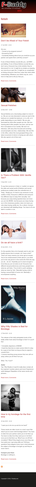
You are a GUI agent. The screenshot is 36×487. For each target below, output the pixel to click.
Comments (12, 81)
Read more (4, 81)
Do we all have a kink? (12, 242)
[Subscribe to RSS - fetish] (2, 467)
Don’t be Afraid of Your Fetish (15, 40)
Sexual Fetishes (8, 105)
